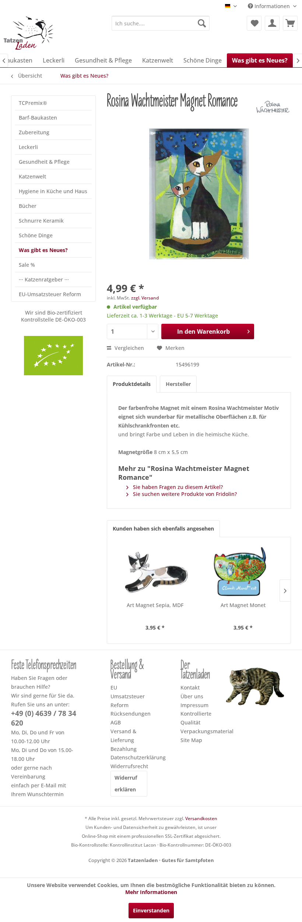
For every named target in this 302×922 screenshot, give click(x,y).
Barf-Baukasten (38, 117)
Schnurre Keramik (41, 220)
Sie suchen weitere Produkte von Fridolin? (184, 493)
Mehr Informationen (151, 892)
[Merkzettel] (254, 23)
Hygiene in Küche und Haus (53, 191)
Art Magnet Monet (243, 605)
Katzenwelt (32, 176)
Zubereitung (34, 132)
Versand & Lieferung (123, 736)
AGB (115, 722)
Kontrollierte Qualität (195, 718)
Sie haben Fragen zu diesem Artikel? (177, 486)
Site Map (191, 740)
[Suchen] (202, 23)
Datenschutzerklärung (128, 757)
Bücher (27, 205)
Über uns (191, 696)
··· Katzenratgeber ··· (44, 279)
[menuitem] (161, 23)
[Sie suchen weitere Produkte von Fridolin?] (272, 108)
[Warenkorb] (290, 23)
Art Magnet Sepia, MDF (155, 605)
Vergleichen (128, 347)
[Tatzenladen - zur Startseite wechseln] (29, 33)
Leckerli (28, 146)
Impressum (194, 705)
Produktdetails (132, 383)
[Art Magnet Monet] (242, 572)
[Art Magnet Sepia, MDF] (154, 572)
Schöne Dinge (36, 235)
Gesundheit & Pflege (44, 161)
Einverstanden (151, 910)
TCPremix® (33, 102)
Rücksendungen (128, 713)
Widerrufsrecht (128, 766)
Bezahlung (123, 748)
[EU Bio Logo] (53, 355)
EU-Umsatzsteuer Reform (50, 294)
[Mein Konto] (272, 23)
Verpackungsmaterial (198, 731)
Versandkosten (201, 818)
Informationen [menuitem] (272, 6)
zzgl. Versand (145, 298)
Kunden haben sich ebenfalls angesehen (163, 528)
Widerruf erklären (126, 783)
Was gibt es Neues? (43, 250)
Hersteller (178, 383)
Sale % (27, 264)
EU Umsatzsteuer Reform (127, 696)
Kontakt (190, 687)
